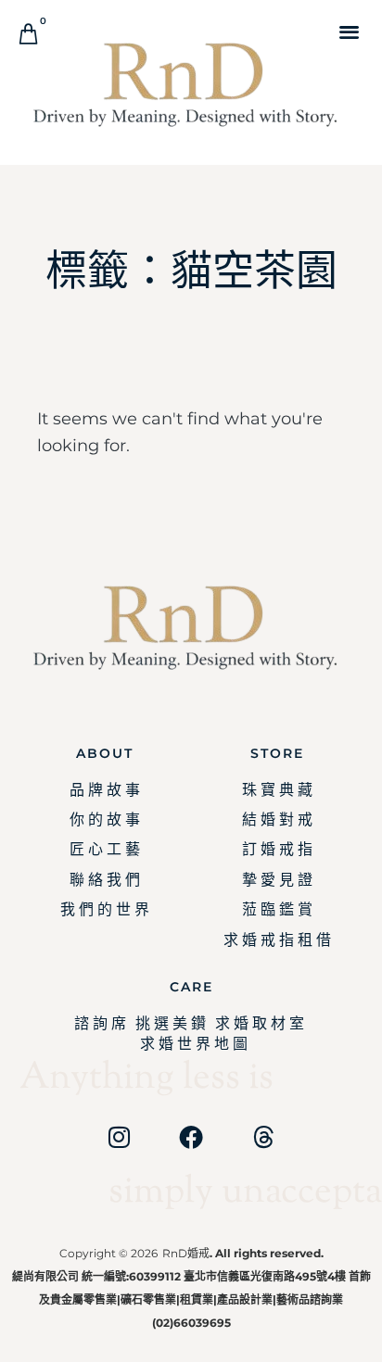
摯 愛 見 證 (277, 880)
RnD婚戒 (186, 1253)
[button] (349, 31)
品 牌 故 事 (105, 790)
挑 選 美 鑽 (170, 1023)
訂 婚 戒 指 (277, 849)
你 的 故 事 (105, 819)
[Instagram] (119, 1137)
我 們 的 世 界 (104, 909)
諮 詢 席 (100, 1023)
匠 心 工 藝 (105, 849)
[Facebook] (191, 1137)
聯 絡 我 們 (105, 880)
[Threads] (263, 1137)
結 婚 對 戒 (277, 819)
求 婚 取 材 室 (259, 1023)
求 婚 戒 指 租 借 (277, 940)
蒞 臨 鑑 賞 (277, 909)
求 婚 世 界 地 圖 (194, 1044)
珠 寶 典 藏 (277, 790)
